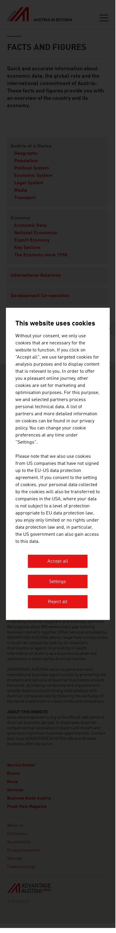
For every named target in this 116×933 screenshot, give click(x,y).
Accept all (57, 561)
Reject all (57, 602)
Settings (57, 581)
